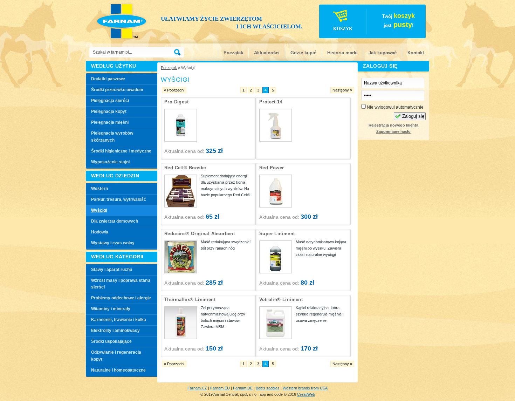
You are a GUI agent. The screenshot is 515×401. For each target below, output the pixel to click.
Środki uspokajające (111, 341)
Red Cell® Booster (185, 167)
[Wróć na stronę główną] (124, 21)
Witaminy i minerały (110, 308)
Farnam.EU (220, 388)
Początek (233, 52)
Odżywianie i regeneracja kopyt (116, 356)
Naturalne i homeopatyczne (118, 370)
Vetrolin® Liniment (281, 299)
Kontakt (415, 52)
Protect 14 (270, 101)
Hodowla (99, 232)
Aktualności (267, 52)
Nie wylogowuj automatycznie (395, 107)
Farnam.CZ (197, 388)
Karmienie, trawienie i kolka (118, 319)
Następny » (342, 90)
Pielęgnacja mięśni (110, 122)
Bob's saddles (268, 388)
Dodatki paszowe (108, 78)
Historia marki (342, 52)
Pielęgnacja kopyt (108, 111)
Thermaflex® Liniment (189, 299)
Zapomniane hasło (393, 131)
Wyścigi (99, 210)
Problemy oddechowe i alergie (121, 297)
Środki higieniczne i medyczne (121, 151)
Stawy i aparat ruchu (111, 269)
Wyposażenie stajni (110, 161)
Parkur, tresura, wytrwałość (118, 199)
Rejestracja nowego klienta (393, 125)
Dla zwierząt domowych (114, 221)
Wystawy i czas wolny (113, 242)
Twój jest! (374, 21)
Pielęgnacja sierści (110, 100)
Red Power (271, 167)
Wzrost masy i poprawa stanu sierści (120, 284)
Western (99, 188)
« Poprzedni (174, 90)
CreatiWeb (306, 394)
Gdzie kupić (303, 52)
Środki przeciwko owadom (117, 89)
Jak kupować (383, 52)
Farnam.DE (243, 388)
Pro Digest (176, 101)
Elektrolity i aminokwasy (115, 330)
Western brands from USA (305, 388)
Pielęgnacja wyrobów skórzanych (112, 137)
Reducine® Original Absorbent (199, 233)
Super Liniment (277, 233)
